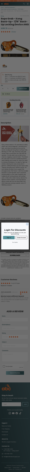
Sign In (9, 237)
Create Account (21, 237)
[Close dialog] (27, 224)
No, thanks (15, 242)
